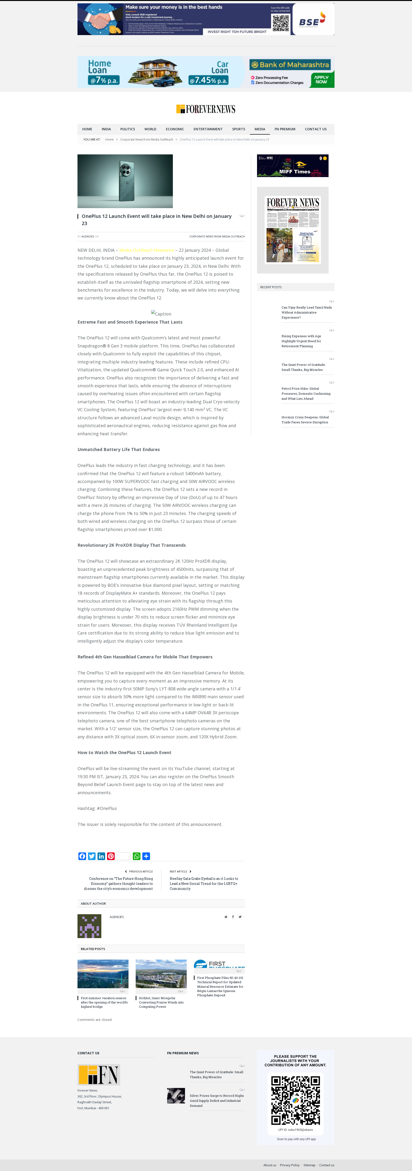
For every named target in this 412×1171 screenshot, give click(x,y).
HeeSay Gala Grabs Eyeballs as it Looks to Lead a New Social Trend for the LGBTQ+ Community (204, 883)
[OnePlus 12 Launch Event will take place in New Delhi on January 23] (161, 181)
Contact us (316, 129)
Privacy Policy (290, 1165)
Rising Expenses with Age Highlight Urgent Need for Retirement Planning (301, 341)
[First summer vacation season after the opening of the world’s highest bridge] (103, 976)
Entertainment (208, 129)
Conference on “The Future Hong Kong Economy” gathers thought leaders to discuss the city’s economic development (118, 883)
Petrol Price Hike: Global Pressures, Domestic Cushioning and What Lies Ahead (306, 393)
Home (87, 129)
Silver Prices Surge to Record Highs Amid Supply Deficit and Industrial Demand (217, 1100)
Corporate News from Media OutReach (217, 236)
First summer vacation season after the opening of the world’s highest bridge (104, 1002)
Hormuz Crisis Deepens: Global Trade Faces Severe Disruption (305, 419)
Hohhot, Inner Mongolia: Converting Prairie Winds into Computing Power (161, 1002)
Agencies (88, 236)
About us (269, 1165)
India (106, 129)
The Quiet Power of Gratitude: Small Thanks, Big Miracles (304, 367)
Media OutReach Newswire (146, 250)
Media (260, 129)
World (150, 129)
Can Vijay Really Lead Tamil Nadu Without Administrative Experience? (307, 312)
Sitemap (309, 1165)
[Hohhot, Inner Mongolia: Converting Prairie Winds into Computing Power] (161, 976)
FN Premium (285, 129)
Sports (238, 129)
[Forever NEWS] (206, 108)
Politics (127, 129)
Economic (175, 129)
